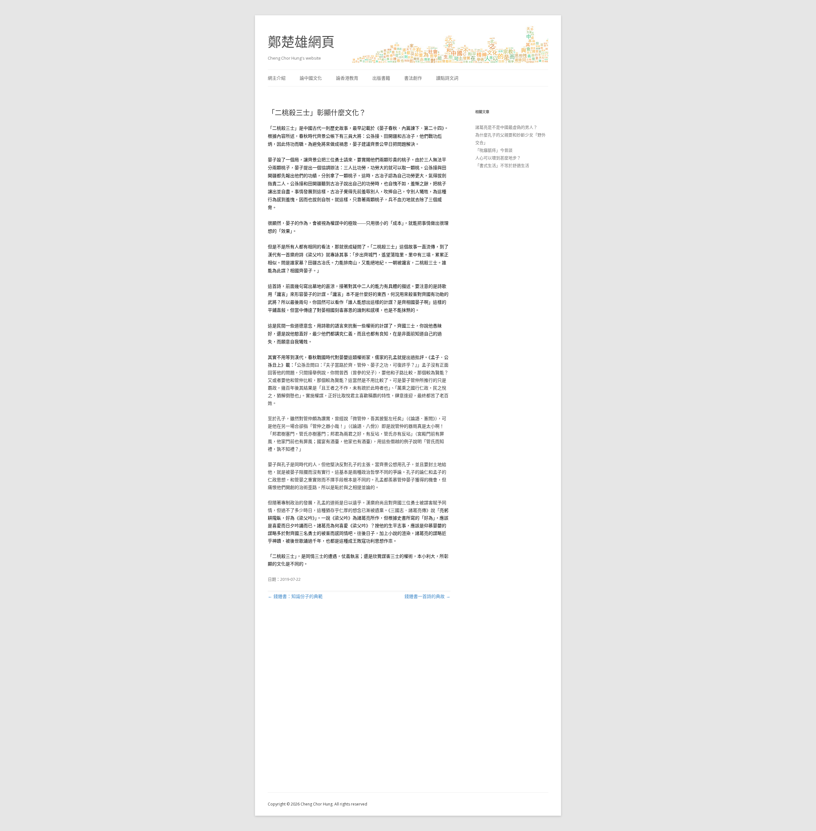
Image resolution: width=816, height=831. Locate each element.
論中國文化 (311, 78)
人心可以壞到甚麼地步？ (498, 158)
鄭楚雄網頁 (301, 42)
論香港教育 (347, 78)
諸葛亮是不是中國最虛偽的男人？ (506, 127)
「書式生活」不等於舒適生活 (502, 165)
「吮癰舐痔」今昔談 (494, 150)
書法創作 (413, 78)
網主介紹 (277, 78)
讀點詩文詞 (447, 78)
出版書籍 (381, 78)
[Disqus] (359, 703)
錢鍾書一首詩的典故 (427, 596)
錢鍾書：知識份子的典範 (295, 596)
